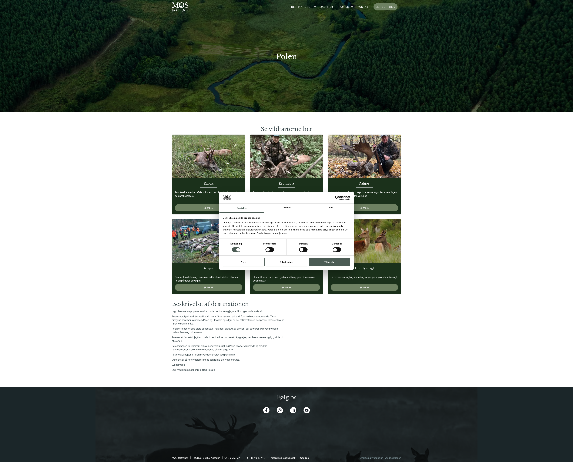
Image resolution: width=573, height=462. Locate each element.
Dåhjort (365, 183)
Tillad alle (329, 262)
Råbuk (208, 183)
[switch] (269, 249)
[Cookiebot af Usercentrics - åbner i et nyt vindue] (337, 198)
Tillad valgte (286, 262)
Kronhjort (286, 183)
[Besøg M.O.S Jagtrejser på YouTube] (307, 410)
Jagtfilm (327, 6)
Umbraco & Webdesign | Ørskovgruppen (380, 457)
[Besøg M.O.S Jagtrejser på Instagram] (280, 410)
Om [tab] (331, 207)
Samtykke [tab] (242, 208)
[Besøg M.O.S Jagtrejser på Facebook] (266, 410)
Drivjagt (208, 268)
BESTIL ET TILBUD (385, 6)
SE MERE (208, 207)
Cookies (304, 457)
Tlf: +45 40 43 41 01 (255, 457)
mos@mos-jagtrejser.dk (283, 457)
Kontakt (364, 6)
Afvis (243, 262)
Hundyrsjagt (364, 268)
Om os (344, 6)
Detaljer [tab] (286, 207)
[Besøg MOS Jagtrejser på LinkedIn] (293, 410)
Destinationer (301, 6)
